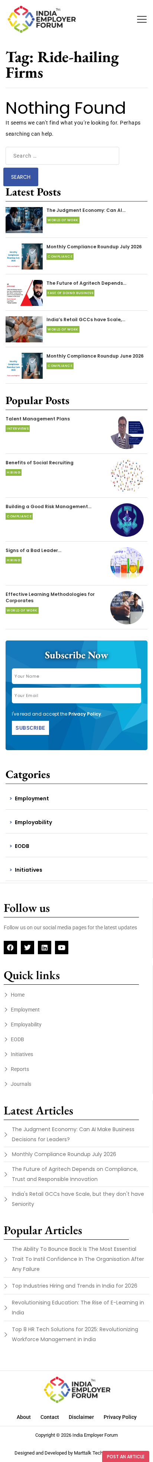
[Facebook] (10, 947)
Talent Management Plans (38, 419)
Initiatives (28, 870)
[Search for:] (62, 156)
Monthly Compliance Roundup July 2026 (94, 246)
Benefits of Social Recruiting (40, 462)
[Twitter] (27, 947)
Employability (33, 822)
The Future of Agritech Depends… (86, 283)
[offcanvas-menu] (141, 19)
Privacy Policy (84, 714)
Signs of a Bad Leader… (33, 550)
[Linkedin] (44, 947)
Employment (32, 798)
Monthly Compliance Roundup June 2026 (95, 356)
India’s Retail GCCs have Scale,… (85, 319)
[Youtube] (61, 947)
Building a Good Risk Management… (48, 506)
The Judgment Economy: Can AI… (86, 210)
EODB (22, 846)
